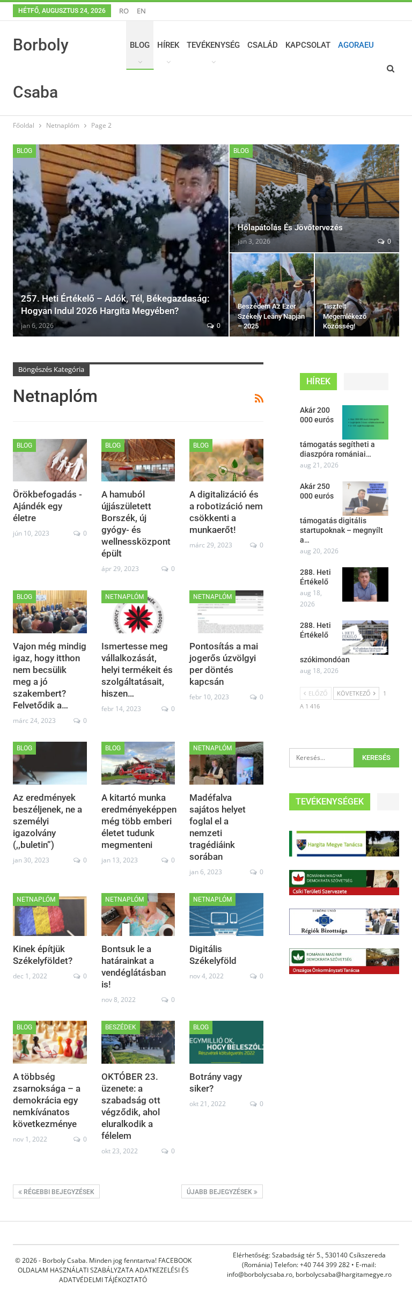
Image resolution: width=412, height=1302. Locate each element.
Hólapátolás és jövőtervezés (290, 227)
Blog (140, 45)
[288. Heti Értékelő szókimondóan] (365, 637)
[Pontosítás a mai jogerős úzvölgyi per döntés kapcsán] (226, 611)
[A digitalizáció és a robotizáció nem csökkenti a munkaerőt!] (226, 460)
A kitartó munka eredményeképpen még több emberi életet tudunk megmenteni (138, 821)
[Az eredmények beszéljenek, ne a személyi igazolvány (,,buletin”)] (50, 763)
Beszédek (120, 1027)
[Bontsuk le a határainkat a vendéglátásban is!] (138, 914)
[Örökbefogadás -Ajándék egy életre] (50, 460)
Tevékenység (213, 45)
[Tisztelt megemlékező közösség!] (357, 295)
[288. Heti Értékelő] (365, 584)
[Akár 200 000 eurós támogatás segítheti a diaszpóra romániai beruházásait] (365, 422)
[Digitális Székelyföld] (226, 914)
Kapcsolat (307, 45)
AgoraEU (356, 45)
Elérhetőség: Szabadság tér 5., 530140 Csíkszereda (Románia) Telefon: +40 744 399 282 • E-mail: (309, 1259)
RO (124, 11)
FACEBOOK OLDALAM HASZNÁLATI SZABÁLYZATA (105, 1265)
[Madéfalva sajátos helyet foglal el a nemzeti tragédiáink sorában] (226, 763)
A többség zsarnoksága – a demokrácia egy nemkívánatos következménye (46, 1100)
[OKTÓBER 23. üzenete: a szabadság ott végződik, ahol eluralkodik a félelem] (138, 1042)
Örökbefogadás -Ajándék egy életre (47, 506)
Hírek (168, 45)
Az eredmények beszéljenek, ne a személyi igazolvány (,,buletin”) (47, 821)
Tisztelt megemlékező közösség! (344, 316)
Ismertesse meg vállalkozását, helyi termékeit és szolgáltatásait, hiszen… (137, 670)
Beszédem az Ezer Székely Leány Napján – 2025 (271, 316)
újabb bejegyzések (220, 1192)
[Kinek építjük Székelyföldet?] (50, 914)
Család (262, 45)
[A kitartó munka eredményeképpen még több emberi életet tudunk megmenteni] (138, 763)
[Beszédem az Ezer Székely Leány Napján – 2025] (272, 295)
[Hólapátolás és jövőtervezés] (314, 198)
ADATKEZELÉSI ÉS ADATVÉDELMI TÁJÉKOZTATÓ (124, 1275)
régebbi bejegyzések (58, 1192)
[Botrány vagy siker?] (226, 1042)
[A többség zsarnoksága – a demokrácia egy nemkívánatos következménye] (50, 1042)
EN (141, 11)
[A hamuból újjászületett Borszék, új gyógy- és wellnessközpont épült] (138, 460)
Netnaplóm (124, 597)
